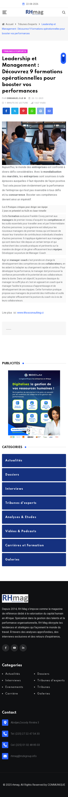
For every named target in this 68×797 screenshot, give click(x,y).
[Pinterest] (23, 111)
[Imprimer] (40, 111)
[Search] (64, 12)
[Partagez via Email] (49, 111)
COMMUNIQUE (56, 784)
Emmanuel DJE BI (16, 98)
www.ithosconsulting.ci (30, 312)
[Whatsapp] (32, 111)
